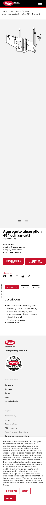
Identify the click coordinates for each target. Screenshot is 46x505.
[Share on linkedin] (10, 277)
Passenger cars (14, 252)
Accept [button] (10, 498)
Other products (15, 11)
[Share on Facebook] (4, 277)
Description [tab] (12, 287)
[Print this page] (23, 277)
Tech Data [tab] (37, 287)
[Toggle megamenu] (40, 3)
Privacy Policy (31, 482)
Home (4, 11)
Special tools (17, 250)
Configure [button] (11, 491)
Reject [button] (25, 491)
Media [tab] (25, 287)
